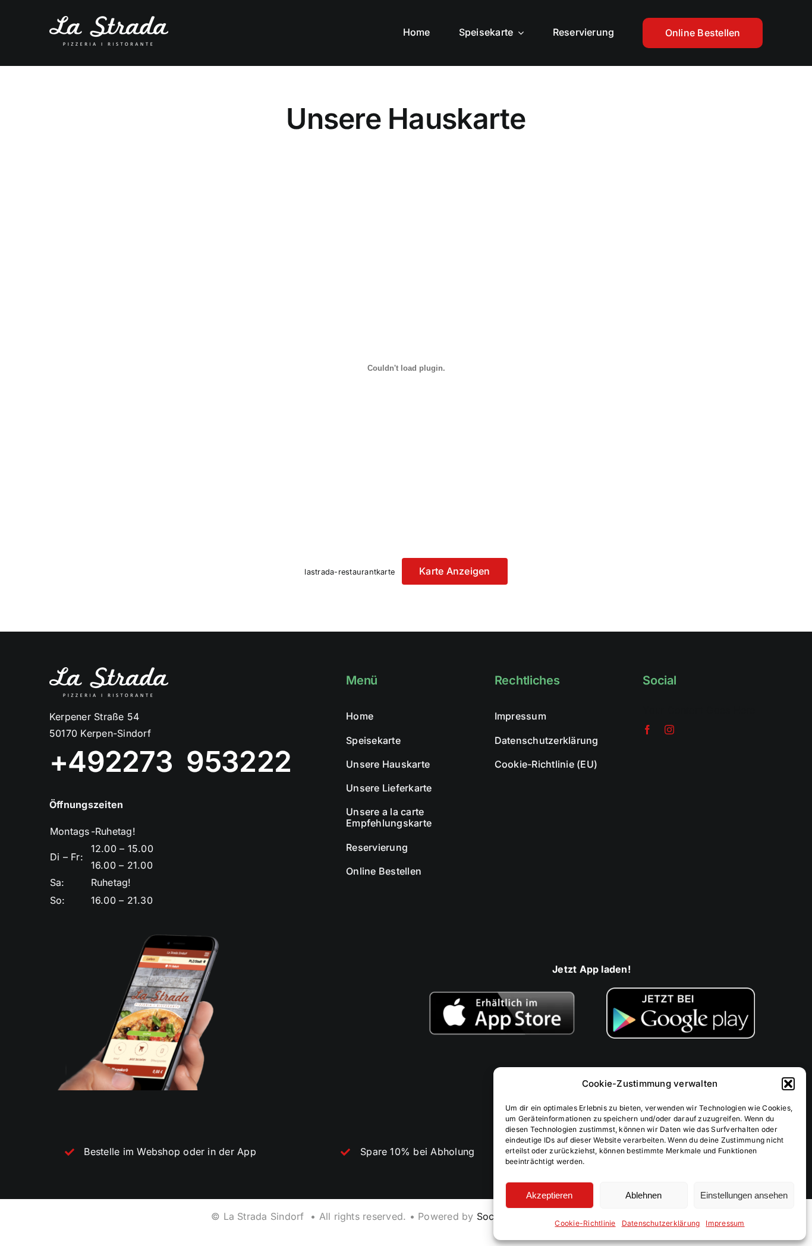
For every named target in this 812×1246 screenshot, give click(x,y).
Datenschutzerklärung (661, 1223)
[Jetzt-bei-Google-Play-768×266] (680, 992)
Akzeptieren (549, 1195)
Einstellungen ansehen (744, 1195)
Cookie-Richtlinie (585, 1223)
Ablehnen (643, 1195)
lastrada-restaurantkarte (349, 571)
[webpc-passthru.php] (502, 992)
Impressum (725, 1223)
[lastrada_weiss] (108, 21)
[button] (788, 1084)
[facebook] (647, 729)
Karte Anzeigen (454, 571)
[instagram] (669, 729)
